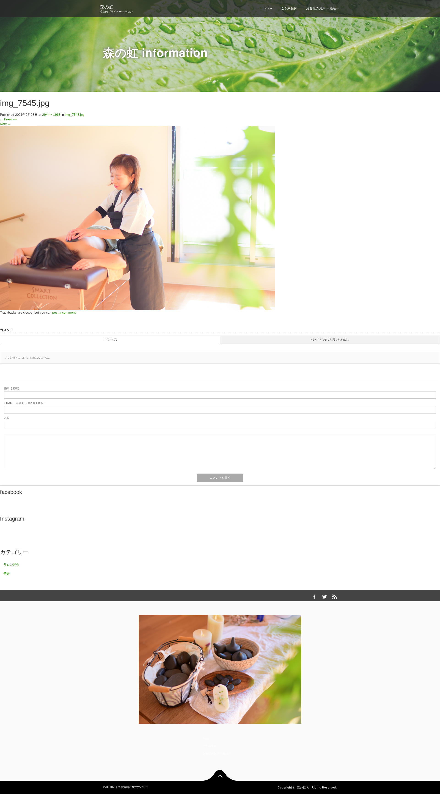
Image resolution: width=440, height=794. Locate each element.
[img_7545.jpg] (137, 218)
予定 (6, 574)
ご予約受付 (289, 8)
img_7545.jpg (75, 114)
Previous (8, 119)
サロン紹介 (11, 564)
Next (5, 124)
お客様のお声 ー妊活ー (322, 8)
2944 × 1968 (51, 114)
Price (268, 8)
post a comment (64, 312)
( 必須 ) (11, 388)
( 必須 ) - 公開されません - (24, 403)
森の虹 (106, 6)
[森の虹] (220, 668)
